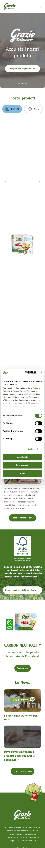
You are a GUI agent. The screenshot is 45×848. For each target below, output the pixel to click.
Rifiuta (22, 473)
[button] (40, 6)
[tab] (12, 109)
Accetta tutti (22, 457)
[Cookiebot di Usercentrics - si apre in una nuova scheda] (26, 372)
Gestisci (31, 449)
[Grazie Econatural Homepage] (11, 6)
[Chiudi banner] (41, 372)
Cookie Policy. (19, 391)
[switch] (38, 423)
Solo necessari (22, 465)
